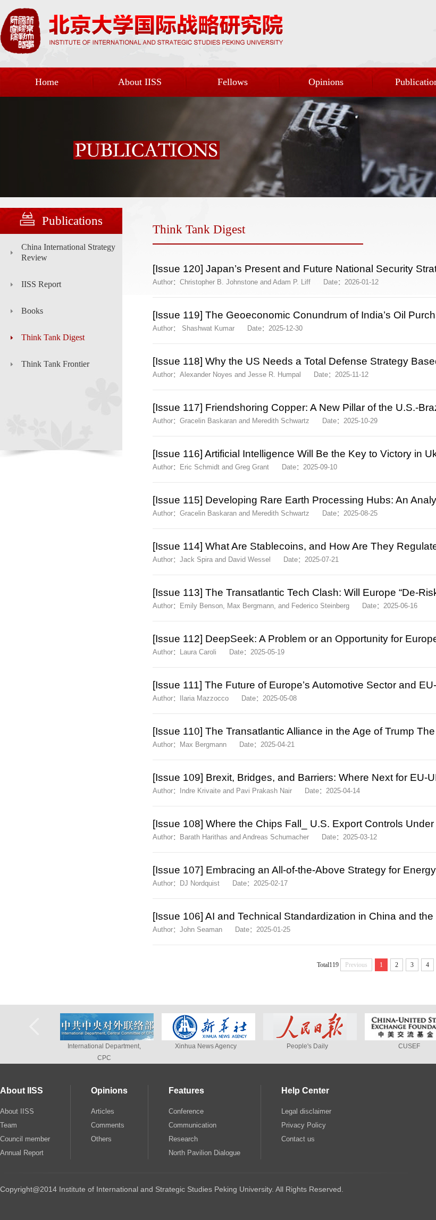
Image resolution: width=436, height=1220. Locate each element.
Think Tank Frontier (55, 363)
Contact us (298, 1139)
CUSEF (409, 1046)
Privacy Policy (303, 1125)
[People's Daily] (310, 1038)
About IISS (140, 82)
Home (46, 82)
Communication (192, 1125)
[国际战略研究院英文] (141, 52)
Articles (102, 1111)
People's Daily (307, 1046)
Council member (25, 1139)
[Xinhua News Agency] (208, 1038)
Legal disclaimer (306, 1111)
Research (183, 1139)
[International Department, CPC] (107, 1038)
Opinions (325, 82)
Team (8, 1125)
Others (101, 1139)
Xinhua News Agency (206, 1046)
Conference (186, 1111)
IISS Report (41, 284)
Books (32, 310)
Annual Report (22, 1153)
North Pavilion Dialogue (204, 1153)
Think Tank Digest (53, 337)
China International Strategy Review (68, 252)
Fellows (232, 82)
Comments (107, 1125)
